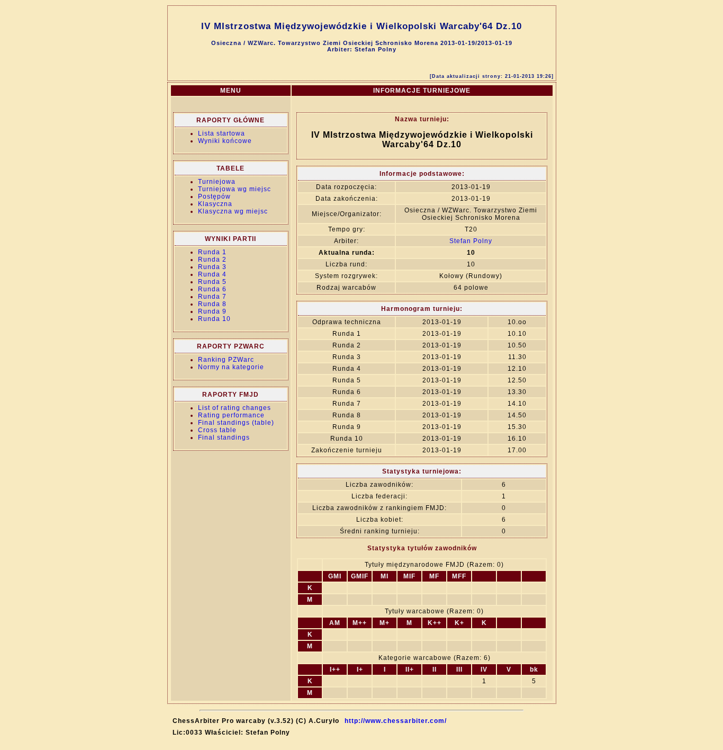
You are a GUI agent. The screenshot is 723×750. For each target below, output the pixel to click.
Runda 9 (212, 311)
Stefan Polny (470, 241)
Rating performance (231, 415)
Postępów (214, 196)
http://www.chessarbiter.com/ (396, 721)
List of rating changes (234, 408)
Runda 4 (212, 274)
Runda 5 (212, 281)
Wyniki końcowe (225, 141)
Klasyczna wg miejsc (233, 211)
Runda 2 (212, 259)
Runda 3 (212, 267)
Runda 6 (212, 289)
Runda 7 (212, 296)
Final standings (224, 437)
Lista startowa (221, 133)
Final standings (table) (236, 422)
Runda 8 (212, 304)
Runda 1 (212, 252)
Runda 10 (214, 319)
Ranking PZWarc (226, 359)
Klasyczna (215, 204)
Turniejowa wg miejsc (234, 189)
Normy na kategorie (231, 367)
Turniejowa (217, 181)
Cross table (217, 430)
